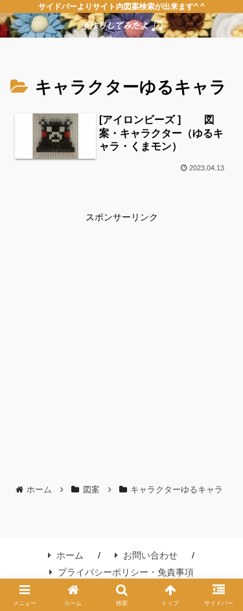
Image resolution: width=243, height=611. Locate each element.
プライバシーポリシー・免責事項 (126, 572)
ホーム (70, 555)
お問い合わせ (150, 555)
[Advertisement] (121, 346)
